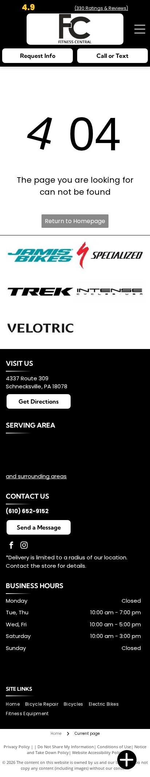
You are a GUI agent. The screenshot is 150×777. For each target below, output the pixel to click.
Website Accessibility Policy (97, 752)
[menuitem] (15, 704)
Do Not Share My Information (66, 746)
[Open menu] (139, 29)
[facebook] (11, 546)
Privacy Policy (17, 746)
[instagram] (24, 546)
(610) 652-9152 (27, 511)
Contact (17, 566)
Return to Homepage (75, 221)
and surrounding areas (36, 476)
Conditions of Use (114, 746)
